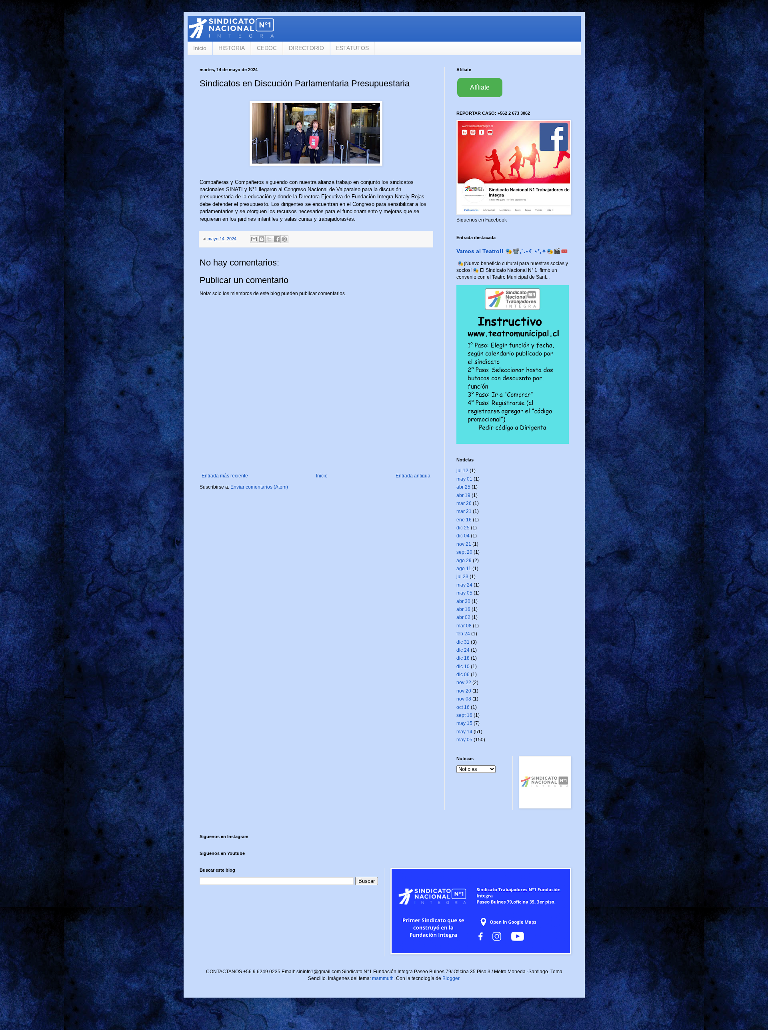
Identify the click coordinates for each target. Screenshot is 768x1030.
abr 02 (463, 617)
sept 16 (464, 715)
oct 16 (463, 707)
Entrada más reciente (225, 476)
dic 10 (463, 666)
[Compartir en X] (269, 239)
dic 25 (463, 528)
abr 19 (463, 495)
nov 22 (463, 682)
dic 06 (463, 674)
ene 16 (464, 520)
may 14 (464, 732)
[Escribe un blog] (262, 239)
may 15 (464, 723)
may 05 (464, 593)
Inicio (199, 48)
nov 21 (463, 544)
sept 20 (464, 552)
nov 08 (463, 699)
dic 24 (463, 650)
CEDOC (267, 48)
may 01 (464, 479)
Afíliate (480, 87)
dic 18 (463, 658)
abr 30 (463, 601)
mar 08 (464, 626)
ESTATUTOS (352, 48)
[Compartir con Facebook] (277, 239)
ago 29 (464, 560)
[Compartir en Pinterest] (284, 239)
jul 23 (462, 576)
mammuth (383, 978)
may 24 (464, 585)
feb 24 (463, 634)
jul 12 (462, 470)
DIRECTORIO (306, 48)
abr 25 (463, 487)
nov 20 (463, 691)
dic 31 (463, 642)
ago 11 (463, 568)
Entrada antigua (413, 476)
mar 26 (464, 503)
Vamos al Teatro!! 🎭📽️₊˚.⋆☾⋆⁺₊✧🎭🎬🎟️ (512, 251)
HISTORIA (231, 48)
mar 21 (464, 511)
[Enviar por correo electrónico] (254, 239)
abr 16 (463, 609)
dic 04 (463, 536)
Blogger (450, 978)
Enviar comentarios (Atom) (259, 487)
